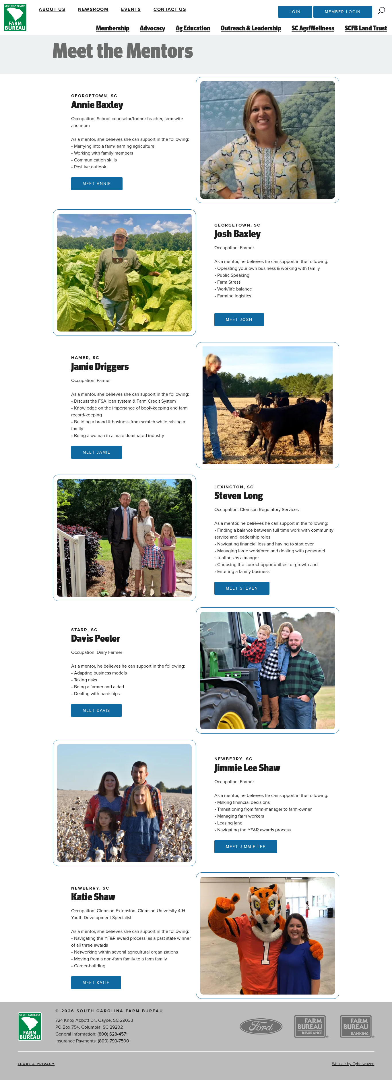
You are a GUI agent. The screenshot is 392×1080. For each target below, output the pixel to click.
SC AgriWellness (313, 28)
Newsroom (93, 9)
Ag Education (193, 28)
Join (295, 11)
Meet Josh (239, 319)
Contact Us (170, 9)
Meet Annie (97, 183)
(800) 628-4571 (112, 1034)
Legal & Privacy (36, 1064)
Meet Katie (96, 982)
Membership (112, 28)
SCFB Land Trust (366, 28)
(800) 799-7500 (113, 1041)
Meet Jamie (96, 452)
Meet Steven (242, 588)
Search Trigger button (381, 10)
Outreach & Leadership (251, 28)
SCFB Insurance (311, 1026)
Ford (261, 1026)
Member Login (343, 11)
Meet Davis (96, 710)
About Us (52, 9)
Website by (353, 1063)
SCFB (15, 17)
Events (131, 9)
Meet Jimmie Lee (246, 846)
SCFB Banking (357, 1026)
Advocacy (152, 28)
